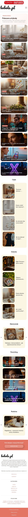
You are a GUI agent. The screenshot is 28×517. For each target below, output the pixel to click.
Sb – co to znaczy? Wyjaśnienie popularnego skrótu (14, 159)
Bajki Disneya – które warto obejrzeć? (20, 262)
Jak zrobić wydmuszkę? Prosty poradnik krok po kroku (20, 310)
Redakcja (14, 474)
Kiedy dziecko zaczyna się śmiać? (20, 294)
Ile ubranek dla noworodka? (20, 222)
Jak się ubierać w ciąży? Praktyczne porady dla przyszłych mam (20, 238)
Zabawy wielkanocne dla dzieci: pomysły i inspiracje (19, 278)
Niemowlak (14, 324)
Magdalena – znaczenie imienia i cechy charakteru (14, 431)
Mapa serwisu (14, 512)
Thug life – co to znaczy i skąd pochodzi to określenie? (12, 129)
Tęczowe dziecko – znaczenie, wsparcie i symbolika (19, 190)
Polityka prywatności (14, 509)
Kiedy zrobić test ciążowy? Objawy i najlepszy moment (20, 206)
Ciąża (14, 180)
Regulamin (14, 515)
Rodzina (14, 411)
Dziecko (14, 252)
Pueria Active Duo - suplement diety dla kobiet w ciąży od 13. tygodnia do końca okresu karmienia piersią (14, 502)
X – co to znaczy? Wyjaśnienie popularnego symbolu (12, 173)
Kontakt (14, 476)
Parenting (14, 352)
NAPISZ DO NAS (14, 446)
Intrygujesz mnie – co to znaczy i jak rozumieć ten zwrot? (13, 144)
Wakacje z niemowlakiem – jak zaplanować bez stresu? (14, 344)
